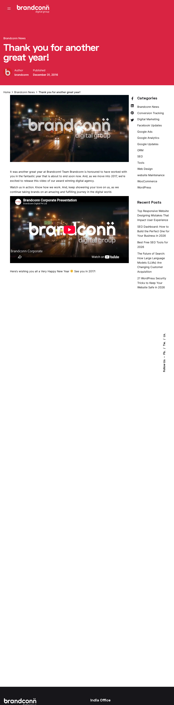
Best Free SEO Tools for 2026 (152, 244)
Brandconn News (14, 38)
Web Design (145, 168)
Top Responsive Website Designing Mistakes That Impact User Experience (153, 215)
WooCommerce (147, 181)
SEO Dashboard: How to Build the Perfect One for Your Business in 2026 (153, 231)
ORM (140, 150)
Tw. (164, 344)
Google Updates (147, 144)
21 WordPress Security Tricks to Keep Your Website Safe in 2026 (151, 283)
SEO (140, 156)
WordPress (144, 187)
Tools (140, 162)
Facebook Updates (149, 125)
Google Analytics (148, 137)
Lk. (164, 335)
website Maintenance (150, 175)
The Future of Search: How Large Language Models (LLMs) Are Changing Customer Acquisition (151, 262)
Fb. (164, 353)
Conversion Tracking (150, 113)
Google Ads (144, 131)
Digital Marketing (148, 119)
